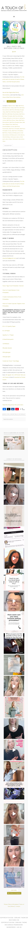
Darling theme (20, 917)
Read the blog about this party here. (13, 404)
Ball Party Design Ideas (16, 122)
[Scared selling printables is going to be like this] (14, 643)
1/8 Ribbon (6, 343)
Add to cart (11, 101)
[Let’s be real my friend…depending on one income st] (14, 686)
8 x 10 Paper (6, 330)
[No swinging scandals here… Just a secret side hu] (14, 792)
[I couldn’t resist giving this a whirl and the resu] (14, 877)
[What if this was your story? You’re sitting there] (14, 665)
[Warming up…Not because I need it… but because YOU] (14, 835)
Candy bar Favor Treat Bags (11, 361)
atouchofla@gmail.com (9, 258)
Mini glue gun (7, 352)
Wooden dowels (7, 348)
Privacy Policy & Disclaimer (11, 904)
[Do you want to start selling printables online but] (14, 537)
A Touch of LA (14, 7)
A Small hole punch (8, 339)
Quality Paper (11, 326)
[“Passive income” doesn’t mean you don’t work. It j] (14, 750)
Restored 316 (14, 920)
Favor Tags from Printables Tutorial (13, 285)
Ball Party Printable (14, 128)
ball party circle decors (13, 118)
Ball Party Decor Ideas (13, 120)
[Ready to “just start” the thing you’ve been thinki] (14, 494)
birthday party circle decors (17, 134)
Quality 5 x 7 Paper (8, 335)
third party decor (15, 137)
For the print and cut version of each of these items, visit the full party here (13, 79)
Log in (19, 927)
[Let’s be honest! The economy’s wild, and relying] (14, 813)
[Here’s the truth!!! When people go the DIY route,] (14, 516)
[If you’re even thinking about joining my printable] (14, 558)
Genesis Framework (15, 925)
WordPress (11, 927)
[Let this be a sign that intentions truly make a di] (14, 473)
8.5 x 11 (5, 326)
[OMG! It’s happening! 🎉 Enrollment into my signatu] (14, 707)
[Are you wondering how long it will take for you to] (14, 622)
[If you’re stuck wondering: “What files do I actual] (14, 728)
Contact (18, 906)
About (12, 906)
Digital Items (11, 105)
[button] (23, 23)
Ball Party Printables (17, 130)
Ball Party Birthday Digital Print (14, 111)
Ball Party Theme (7, 132)
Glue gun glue (6, 356)
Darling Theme (21, 922)
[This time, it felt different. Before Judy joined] (14, 601)
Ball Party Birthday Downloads (11, 114)
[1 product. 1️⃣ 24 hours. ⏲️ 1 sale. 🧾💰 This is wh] (14, 856)
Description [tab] (8, 145)
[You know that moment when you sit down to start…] (14, 579)
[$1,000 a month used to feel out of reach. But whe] (14, 771)
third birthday (6, 137)
